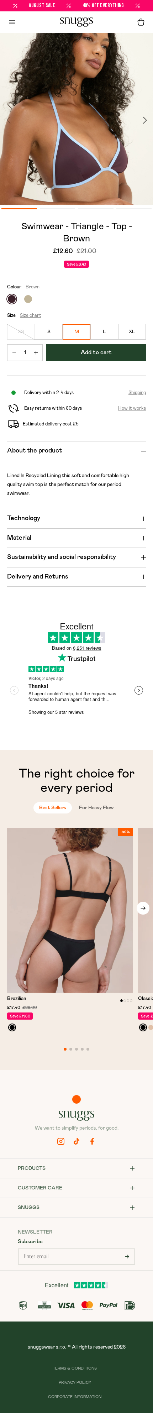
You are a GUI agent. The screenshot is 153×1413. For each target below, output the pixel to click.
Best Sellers (52, 807)
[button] (140, 22)
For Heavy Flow (96, 807)
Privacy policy (75, 1383)
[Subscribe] (127, 1256)
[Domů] (76, 22)
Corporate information (74, 1397)
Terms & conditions (75, 1368)
